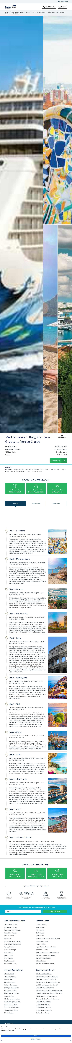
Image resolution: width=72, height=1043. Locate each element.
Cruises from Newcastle (44, 1010)
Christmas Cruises (42, 941)
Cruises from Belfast (43, 1005)
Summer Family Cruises (43, 958)
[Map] (36, 517)
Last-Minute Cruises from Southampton (49, 993)
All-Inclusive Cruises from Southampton (49, 991)
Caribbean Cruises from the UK (46, 979)
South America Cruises (11, 1007)
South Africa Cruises (11, 1005)
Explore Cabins (36, 503)
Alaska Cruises (9, 974)
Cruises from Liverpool (43, 1007)
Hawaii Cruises (9, 996)
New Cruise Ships (10, 950)
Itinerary (15, 503)
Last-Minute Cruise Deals (12, 944)
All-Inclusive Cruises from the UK (47, 977)
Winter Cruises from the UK (45, 964)
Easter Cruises (40, 944)
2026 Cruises (40, 927)
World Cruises (9, 1013)
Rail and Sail (8, 952)
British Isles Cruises (10, 985)
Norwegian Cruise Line (26, 12)
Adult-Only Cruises (10, 927)
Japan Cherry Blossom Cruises (46, 947)
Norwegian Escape (40, 12)
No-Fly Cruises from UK (43, 974)
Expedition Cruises (10, 933)
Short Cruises (8, 958)
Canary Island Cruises (11, 988)
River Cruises (8, 955)
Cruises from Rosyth (42, 1013)
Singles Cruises (9, 961)
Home (7, 12)
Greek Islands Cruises (11, 993)
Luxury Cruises (9, 947)
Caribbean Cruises (10, 991)
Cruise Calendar (41, 925)
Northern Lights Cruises (12, 1002)
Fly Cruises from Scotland (12, 941)
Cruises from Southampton (45, 988)
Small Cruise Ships (10, 964)
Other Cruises (56, 503)
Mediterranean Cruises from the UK (48, 982)
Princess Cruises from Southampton (48, 999)
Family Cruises (9, 936)
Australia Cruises (10, 982)
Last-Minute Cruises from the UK (47, 985)
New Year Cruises (42, 950)
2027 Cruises (40, 930)
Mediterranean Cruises (12, 999)
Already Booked (63, 2)
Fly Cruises (7, 939)
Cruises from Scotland (43, 1002)
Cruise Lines (14, 12)
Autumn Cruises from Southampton (48, 939)
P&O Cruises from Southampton (46, 996)
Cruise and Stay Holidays (12, 930)
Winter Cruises (41, 961)
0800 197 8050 (62, 455)
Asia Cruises (8, 979)
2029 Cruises (40, 936)
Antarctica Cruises (10, 977)
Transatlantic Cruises (11, 1010)
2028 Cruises (40, 933)
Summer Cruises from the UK (45, 955)
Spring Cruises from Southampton (47, 952)
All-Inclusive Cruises (10, 925)
